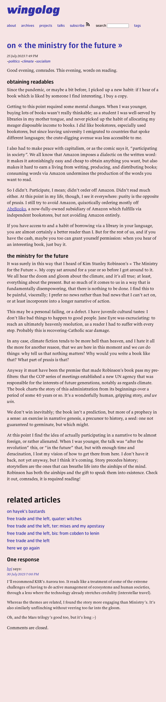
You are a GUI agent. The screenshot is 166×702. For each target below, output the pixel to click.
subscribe (77, 25)
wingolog (33, 9)
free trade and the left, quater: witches (44, 518)
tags (137, 25)
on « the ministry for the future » (65, 45)
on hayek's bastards (26, 511)
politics (14, 61)
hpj (9, 568)
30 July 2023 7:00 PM (23, 574)
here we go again (23, 548)
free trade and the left (28, 540)
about (11, 25)
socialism (43, 61)
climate (28, 61)
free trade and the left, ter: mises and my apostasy (56, 526)
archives (27, 25)
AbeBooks (16, 208)
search (101, 25)
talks (61, 25)
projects (45, 25)
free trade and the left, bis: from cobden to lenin (53, 533)
